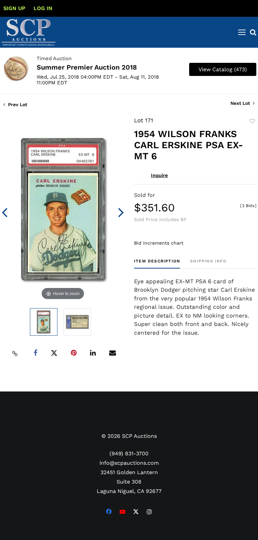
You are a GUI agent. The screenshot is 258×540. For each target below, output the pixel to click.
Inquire (159, 175)
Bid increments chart (158, 243)
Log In (43, 8)
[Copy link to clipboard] (15, 353)
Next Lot (240, 103)
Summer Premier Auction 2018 (87, 67)
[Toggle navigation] (242, 32)
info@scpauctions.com (129, 463)
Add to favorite (252, 121)
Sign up (14, 8)
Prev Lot (17, 104)
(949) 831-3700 (129, 453)
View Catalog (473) (223, 69)
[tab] (157, 263)
